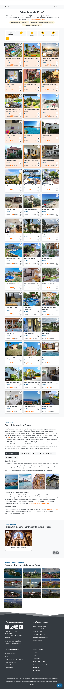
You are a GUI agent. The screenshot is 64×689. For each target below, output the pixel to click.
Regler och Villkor (10, 643)
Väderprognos (11, 457)
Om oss (35, 655)
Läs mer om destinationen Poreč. (35, 19)
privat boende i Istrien (53, 509)
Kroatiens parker (37, 631)
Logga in (36, 667)
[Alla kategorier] (7, 38)
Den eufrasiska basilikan (18, 547)
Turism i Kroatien (38, 640)
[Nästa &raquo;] (57, 552)
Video (36, 453)
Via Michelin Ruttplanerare (40, 637)
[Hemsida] (6, 7)
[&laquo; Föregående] (54, 552)
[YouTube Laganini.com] (16, 627)
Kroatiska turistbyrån (38, 629)
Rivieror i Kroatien (10, 664)
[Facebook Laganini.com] (7, 627)
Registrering (38, 670)
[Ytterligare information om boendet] (20, 62)
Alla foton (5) (26, 453)
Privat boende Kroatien (11, 662)
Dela (56, 6)
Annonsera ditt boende (40, 664)
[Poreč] (11, 481)
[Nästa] (20, 50)
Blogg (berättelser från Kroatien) (14, 659)
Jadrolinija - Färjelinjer (39, 634)
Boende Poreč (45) (12, 453)
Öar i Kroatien (9, 667)
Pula (9, 437)
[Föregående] (7, 50)
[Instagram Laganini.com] (12, 627)
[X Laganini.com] (21, 627)
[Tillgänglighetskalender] (20, 65)
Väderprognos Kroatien (39, 626)
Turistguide (8, 656)
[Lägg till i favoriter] (20, 44)
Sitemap (18, 643)
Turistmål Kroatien (10, 653)
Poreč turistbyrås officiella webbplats (39, 503)
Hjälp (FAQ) (36, 658)
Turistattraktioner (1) (48, 453)
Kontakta (35, 653)
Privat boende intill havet (40, 468)
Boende (9, 6)
